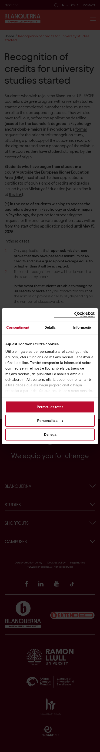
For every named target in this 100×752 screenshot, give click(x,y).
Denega (50, 434)
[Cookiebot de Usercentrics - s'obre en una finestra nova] (74, 314)
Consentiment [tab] (17, 327)
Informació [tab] (82, 327)
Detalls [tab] (50, 327)
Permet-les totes (50, 407)
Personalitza (47, 421)
